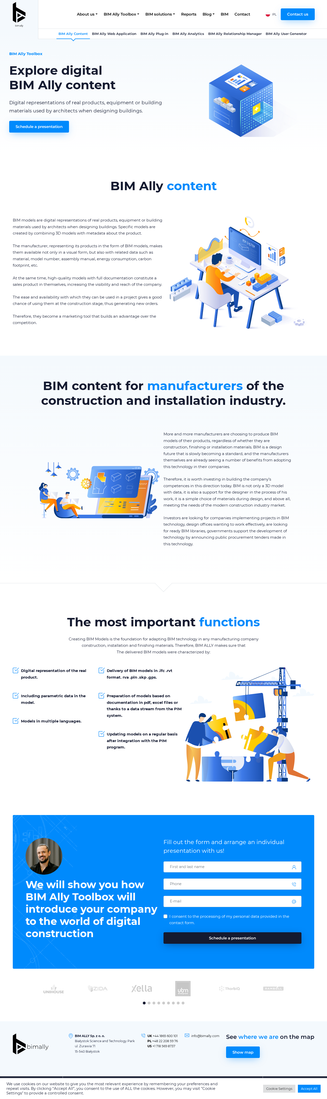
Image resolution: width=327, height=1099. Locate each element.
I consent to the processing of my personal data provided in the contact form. (229, 919)
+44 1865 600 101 (165, 1036)
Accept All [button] (309, 1089)
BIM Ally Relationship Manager (235, 34)
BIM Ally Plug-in (154, 34)
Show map (242, 1052)
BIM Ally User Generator (286, 34)
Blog (207, 14)
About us (86, 14)
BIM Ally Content (73, 34)
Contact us (297, 14)
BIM (224, 14)
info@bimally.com (205, 1036)
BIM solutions (158, 14)
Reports (188, 14)
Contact (242, 14)
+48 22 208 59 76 (165, 1041)
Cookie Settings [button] (279, 1089)
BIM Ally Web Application (114, 34)
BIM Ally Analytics (188, 34)
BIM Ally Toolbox (120, 14)
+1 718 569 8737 (164, 1046)
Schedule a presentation (39, 126)
